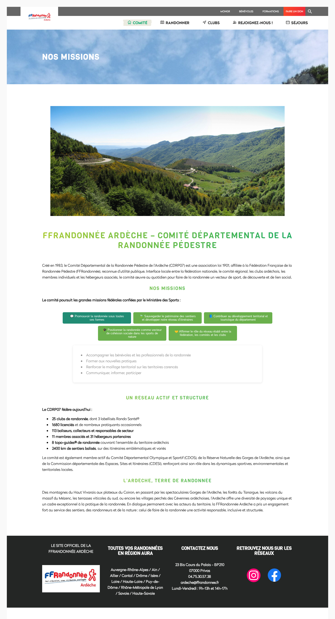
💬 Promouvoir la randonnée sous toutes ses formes (97, 318)
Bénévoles (246, 11)
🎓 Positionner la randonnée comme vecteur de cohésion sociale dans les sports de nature (132, 333)
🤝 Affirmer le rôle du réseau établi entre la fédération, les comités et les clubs (203, 333)
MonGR (225, 11)
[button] (309, 11)
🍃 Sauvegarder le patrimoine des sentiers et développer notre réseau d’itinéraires (167, 318)
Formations (271, 11)
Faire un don (294, 11)
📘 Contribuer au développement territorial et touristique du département (238, 318)
